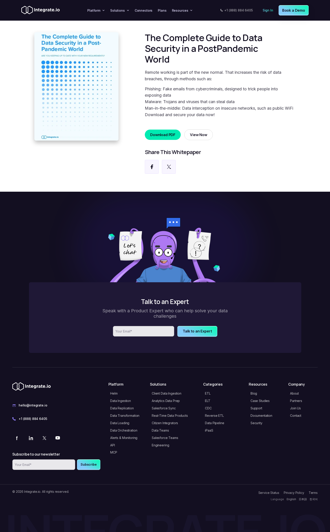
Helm (113, 393)
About (294, 393)
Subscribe (89, 464)
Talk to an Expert (197, 331)
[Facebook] (17, 438)
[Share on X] (169, 167)
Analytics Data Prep (166, 401)
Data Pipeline (214, 423)
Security (256, 423)
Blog (254, 393)
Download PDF (162, 134)
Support (256, 408)
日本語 (303, 499)
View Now (198, 134)
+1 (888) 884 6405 (238, 10)
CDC (208, 408)
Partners (296, 401)
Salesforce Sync (164, 408)
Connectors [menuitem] (144, 10)
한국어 (314, 499)
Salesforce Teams (165, 438)
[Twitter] (44, 438)
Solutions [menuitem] (117, 10)
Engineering (160, 445)
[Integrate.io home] (40, 10)
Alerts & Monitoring (123, 438)
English (291, 499)
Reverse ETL (214, 415)
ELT (207, 401)
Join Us (295, 408)
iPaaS (209, 430)
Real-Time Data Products (170, 415)
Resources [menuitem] (180, 10)
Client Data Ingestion (166, 393)
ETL (208, 393)
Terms (313, 493)
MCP (113, 452)
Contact (295, 415)
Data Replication (122, 408)
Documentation (261, 415)
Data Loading (119, 423)
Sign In (268, 10)
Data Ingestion (120, 401)
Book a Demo (293, 10)
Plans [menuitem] (162, 10)
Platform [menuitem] (93, 10)
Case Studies (260, 401)
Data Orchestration (123, 430)
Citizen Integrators (165, 423)
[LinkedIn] (31, 438)
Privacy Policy (294, 493)
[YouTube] (58, 438)
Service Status (268, 493)
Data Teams (160, 430)
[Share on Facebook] (152, 167)
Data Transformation (124, 415)
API (112, 445)
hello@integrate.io (33, 405)
